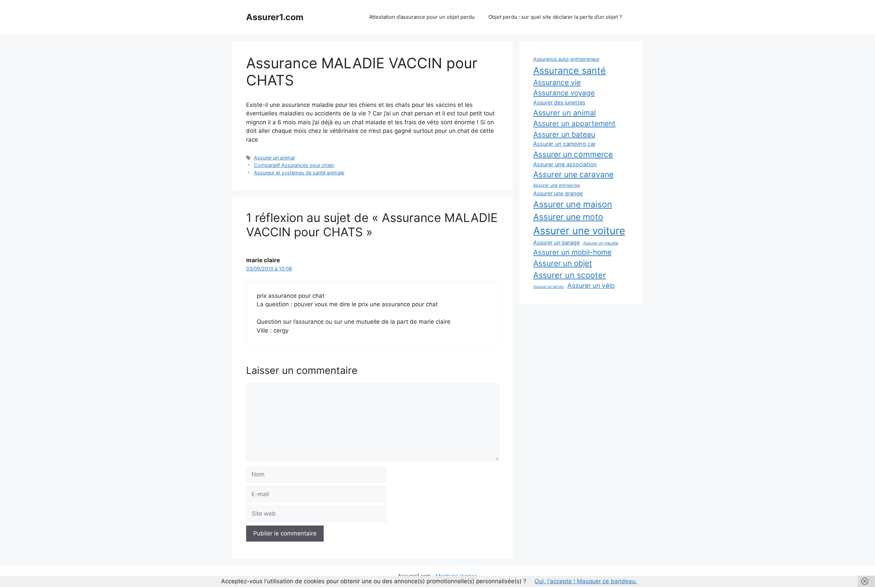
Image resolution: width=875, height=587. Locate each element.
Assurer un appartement (574, 123)
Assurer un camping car (564, 143)
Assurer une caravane (573, 174)
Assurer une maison (572, 204)
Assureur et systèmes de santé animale (299, 173)
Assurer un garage (556, 242)
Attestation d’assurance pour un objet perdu (422, 17)
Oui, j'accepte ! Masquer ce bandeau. (586, 581)
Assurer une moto (568, 217)
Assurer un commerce (573, 154)
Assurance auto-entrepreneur (566, 59)
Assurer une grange (558, 193)
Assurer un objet (562, 263)
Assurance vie (557, 82)
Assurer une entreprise (556, 185)
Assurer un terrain (548, 286)
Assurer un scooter (569, 275)
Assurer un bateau (564, 134)
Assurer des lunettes (559, 102)
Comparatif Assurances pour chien (294, 165)
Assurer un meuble (600, 243)
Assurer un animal (274, 157)
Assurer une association (565, 164)
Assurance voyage (564, 92)
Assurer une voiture (579, 231)
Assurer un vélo (591, 286)
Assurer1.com (275, 17)
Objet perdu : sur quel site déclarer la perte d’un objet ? (555, 17)
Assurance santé (569, 70)
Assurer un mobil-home (572, 252)
